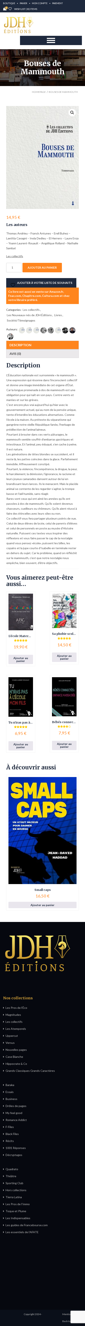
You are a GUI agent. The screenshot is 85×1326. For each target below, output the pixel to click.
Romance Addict (16, 1120)
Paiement (57, 3)
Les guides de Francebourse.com (27, 1225)
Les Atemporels (16, 1028)
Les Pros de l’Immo (18, 1204)
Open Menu (51, 40)
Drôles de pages (16, 1106)
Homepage (39, 91)
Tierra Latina (14, 1197)
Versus (10, 1042)
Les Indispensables (18, 1218)
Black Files (12, 1134)
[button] (72, 112)
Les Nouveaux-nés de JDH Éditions (29, 315)
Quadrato (12, 1169)
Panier (23, 3)
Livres (58, 315)
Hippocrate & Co (16, 1063)
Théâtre (11, 1176)
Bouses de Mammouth (63, 91)
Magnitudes (13, 1014)
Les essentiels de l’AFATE (22, 1232)
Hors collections (16, 1190)
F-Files (10, 1127)
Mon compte (39, 3)
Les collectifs (31, 309)
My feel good (14, 1113)
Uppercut (12, 1035)
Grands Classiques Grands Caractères (30, 1070)
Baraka (10, 1085)
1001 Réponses (16, 1148)
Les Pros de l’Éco (16, 1007)
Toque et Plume (16, 1211)
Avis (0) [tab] (15, 353)
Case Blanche (14, 1056)
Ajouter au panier (42, 267)
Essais (10, 1092)
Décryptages (14, 1155)
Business (11, 1099)
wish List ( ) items (25, 8)
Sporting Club (14, 1183)
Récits (10, 1141)
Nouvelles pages (16, 1049)
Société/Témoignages (21, 320)
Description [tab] (20, 345)
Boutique (9, 3)
